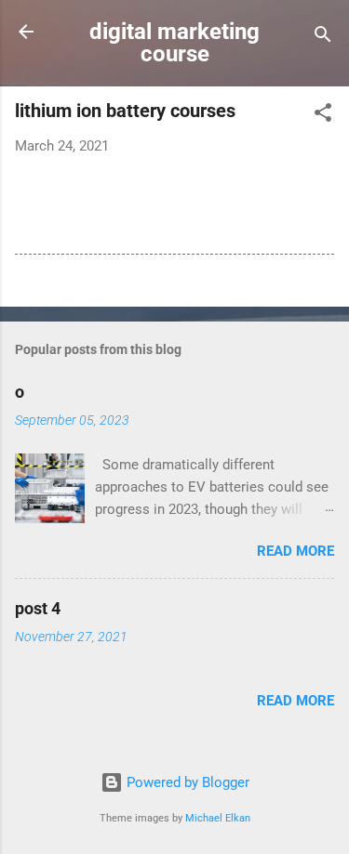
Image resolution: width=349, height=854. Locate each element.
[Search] (323, 37)
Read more (295, 551)
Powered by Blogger (186, 782)
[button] (323, 115)
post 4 (37, 608)
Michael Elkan (217, 818)
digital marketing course (174, 43)
